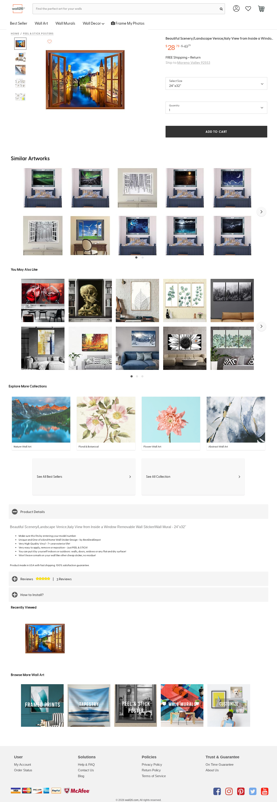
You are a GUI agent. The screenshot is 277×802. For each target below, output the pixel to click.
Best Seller (18, 23)
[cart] (261, 9)
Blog (81, 776)
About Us (212, 770)
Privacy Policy (152, 764)
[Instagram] (229, 791)
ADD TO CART (216, 131)
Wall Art (41, 23)
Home (15, 33)
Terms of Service (154, 776)
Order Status (23, 770)
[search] (221, 8)
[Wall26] (17, 9)
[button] (261, 211)
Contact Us (86, 770)
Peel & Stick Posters (38, 33)
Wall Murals (65, 23)
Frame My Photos (130, 23)
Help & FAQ (86, 764)
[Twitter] (253, 791)
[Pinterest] (241, 791)
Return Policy (151, 770)
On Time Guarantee (220, 764)
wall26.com (131, 800)
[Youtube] (264, 791)
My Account (22, 764)
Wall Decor (92, 23)
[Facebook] (217, 791)
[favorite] (248, 9)
